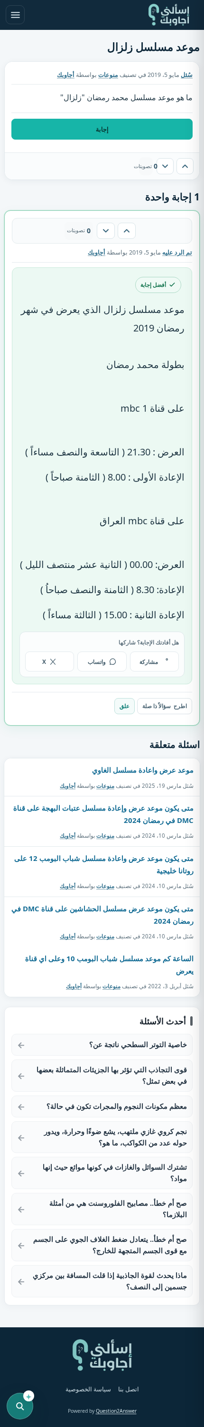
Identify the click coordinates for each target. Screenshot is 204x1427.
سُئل (187, 75)
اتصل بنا (128, 1389)
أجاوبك (67, 785)
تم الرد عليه (177, 252)
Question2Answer (116, 1411)
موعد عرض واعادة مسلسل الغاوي (143, 770)
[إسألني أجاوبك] (168, 15)
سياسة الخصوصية (88, 1389)
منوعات (108, 75)
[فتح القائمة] (15, 14)
